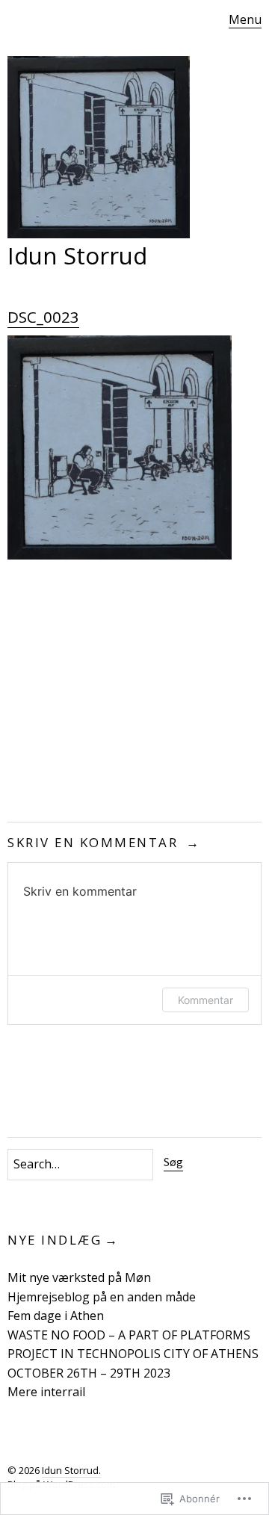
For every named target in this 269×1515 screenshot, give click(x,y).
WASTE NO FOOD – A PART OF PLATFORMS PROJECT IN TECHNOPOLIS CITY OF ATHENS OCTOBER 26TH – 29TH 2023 (133, 1354)
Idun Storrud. (71, 1470)
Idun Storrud (77, 255)
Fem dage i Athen (55, 1315)
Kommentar (205, 1000)
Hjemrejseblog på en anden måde (101, 1297)
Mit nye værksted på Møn (79, 1277)
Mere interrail (46, 1392)
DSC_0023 (43, 316)
